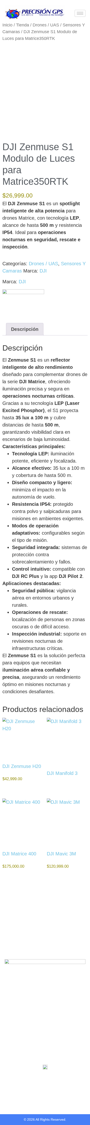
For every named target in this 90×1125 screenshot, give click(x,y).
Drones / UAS (46, 24)
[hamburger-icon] (80, 13)
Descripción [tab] (24, 329)
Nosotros (12, 1012)
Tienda (22, 24)
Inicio (7, 24)
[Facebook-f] (40, 1079)
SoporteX (13, 1033)
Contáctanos (15, 1040)
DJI (43, 270)
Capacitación (15, 1026)
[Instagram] (50, 1079)
